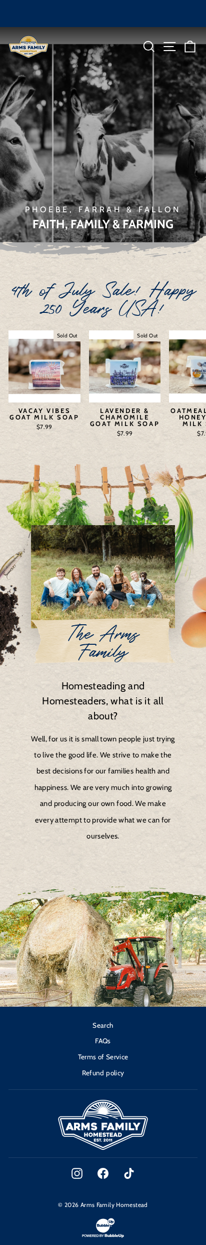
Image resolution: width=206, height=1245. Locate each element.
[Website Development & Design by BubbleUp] (103, 1236)
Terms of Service (103, 1057)
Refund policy (103, 1073)
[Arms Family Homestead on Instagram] (77, 1173)
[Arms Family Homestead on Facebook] (103, 1173)
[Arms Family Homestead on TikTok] (129, 1173)
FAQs (102, 1041)
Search (102, 1025)
